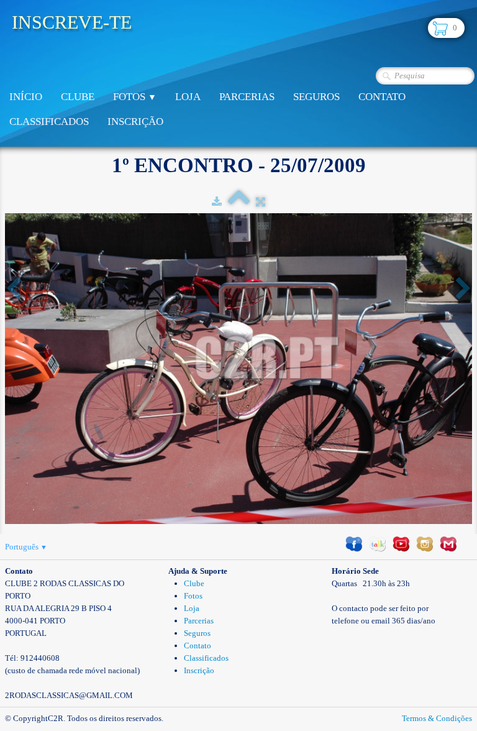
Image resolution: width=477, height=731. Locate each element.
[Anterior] (13, 289)
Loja (188, 97)
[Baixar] (217, 201)
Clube (77, 97)
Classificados (49, 121)
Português (26, 546)
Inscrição (135, 121)
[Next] (463, 289)
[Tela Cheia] (260, 201)
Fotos (135, 97)
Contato (382, 97)
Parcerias (247, 97)
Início (25, 97)
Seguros (316, 97)
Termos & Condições (437, 718)
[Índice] (239, 201)
